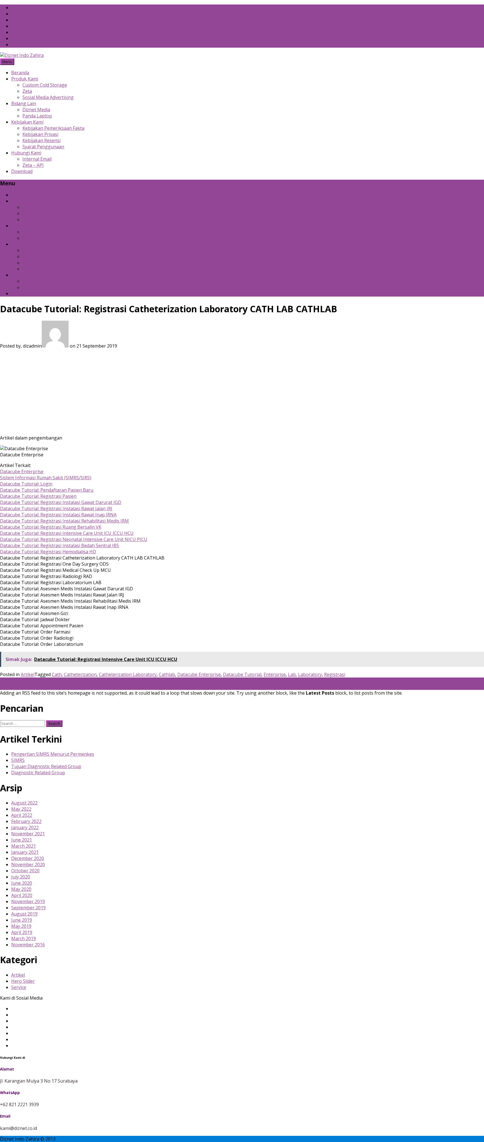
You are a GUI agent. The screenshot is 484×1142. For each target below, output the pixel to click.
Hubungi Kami (26, 153)
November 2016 (28, 945)
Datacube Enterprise (21, 471)
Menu (7, 61)
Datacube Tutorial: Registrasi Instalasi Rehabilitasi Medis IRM (64, 521)
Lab (292, 674)
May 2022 (21, 809)
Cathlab (167, 674)
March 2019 (23, 938)
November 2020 (28, 864)
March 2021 (23, 846)
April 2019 (21, 932)
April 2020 (21, 895)
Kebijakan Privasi (40, 134)
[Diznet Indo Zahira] (22, 55)
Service (18, 987)
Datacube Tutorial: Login (26, 484)
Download (21, 171)
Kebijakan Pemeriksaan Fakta (53, 128)
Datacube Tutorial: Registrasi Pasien (38, 496)
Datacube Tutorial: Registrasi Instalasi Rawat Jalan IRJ (56, 508)
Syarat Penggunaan (43, 147)
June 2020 (21, 883)
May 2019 (21, 926)
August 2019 (24, 914)
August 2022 (24, 803)
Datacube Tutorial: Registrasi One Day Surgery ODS (57, 687)
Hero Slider (23, 981)
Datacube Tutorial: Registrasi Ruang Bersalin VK (50, 527)
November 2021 (28, 834)
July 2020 (20, 877)
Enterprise (275, 674)
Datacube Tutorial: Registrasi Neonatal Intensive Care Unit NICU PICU (73, 539)
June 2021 (21, 840)
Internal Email (37, 159)
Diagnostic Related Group (38, 772)
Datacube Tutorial (242, 674)
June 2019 (21, 920)
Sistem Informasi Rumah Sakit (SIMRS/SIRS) (45, 478)
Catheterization (80, 674)
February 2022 (26, 821)
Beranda (20, 73)
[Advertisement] (242, 391)
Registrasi (334, 674)
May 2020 (21, 889)
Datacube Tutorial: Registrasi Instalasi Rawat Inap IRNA (58, 515)
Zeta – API (33, 165)
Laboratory (310, 674)
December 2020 (27, 858)
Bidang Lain (23, 103)
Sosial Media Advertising (48, 97)
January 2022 (25, 827)
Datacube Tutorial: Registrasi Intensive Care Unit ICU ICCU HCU (67, 533)
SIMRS (18, 760)
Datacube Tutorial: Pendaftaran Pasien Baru (46, 490)
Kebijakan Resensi (41, 140)
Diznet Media (36, 110)
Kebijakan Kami (27, 122)
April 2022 (21, 815)
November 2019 (28, 901)
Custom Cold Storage (44, 85)
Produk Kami (24, 79)
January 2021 (25, 852)
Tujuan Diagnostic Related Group (46, 766)
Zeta (27, 91)
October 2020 (25, 871)
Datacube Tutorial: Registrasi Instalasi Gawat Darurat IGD (60, 502)
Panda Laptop (37, 116)
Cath (57, 674)
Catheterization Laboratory (128, 674)
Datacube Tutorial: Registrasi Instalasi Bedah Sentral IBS (59, 545)
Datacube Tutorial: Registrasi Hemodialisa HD (48, 552)
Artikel (27, 674)
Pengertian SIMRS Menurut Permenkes (52, 754)
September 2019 (28, 908)
